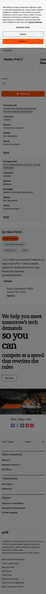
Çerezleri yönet (23, 27)
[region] (23, 24)
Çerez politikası (35, 22)
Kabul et (23, 41)
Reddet (23, 34)
